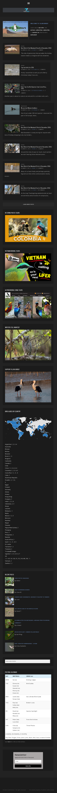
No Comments (41, 190)
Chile (6, 466)
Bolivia (7, 451)
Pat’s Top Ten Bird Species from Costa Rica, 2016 (33, 88)
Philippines (8, 535)
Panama (7, 525)
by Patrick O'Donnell (37, 90)
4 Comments (40, 168)
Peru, (7, 532)
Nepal (7, 523)
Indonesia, (8, 504)
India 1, (7, 501)
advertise (39, 30)
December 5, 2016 (25, 168)
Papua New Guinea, (11, 527)
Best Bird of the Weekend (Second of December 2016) (36, 147)
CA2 (14, 558)
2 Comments (43, 69)
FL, (17, 558)
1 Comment (40, 50)
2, (10, 456)
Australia (8, 447)
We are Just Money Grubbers (29, 108)
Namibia (7, 520)
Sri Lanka (8, 544)
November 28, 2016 (25, 190)
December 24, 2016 (25, 90)
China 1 (7, 468)
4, (14, 468)
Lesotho (7, 508)
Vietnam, (8, 561)
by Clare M (35, 69)
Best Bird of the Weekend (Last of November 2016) (35, 188)
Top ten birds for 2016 (27, 67)
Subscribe (28, 766)
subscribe (46, 30)
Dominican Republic (11, 477)
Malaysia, (8, 511)
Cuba (6, 475)
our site (41, 27)
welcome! (34, 35)
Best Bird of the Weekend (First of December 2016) (35, 166)
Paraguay (8, 530)
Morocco (7, 518)
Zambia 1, (8, 563)
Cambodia (8, 461)
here (9, 742)
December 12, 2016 (25, 149)
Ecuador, (8, 480)
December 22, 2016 (25, 110)
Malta (7, 513)
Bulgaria (7, 458)
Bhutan (7, 449)
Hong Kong (8, 497)
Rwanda (7, 537)
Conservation (24, 106)
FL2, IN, (20, 558)
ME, (24, 558)
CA (11, 558)
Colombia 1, (9, 470)
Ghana (7, 492)
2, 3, (14, 444)
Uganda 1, (8, 554)
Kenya (7, 506)
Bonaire (7, 454)
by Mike (34, 50)
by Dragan (34, 110)
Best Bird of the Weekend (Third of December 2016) (36, 127)
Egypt (7, 485)
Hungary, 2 (8, 499)
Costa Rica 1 (9, 473)
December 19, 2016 (25, 129)
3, (12, 468)
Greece (7, 494)
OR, (27, 558)
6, (18, 554)
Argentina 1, (9, 444)
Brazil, (7, 456)
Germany (8, 489)
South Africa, (9, 539)
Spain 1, (7, 542)
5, (15, 468)
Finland (7, 487)
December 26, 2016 (25, 50)
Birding (22, 46)
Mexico (7, 516)
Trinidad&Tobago (10, 551)
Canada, (7, 463)
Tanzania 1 (8, 546)
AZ (9, 558)
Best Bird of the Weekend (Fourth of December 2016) (36, 48)
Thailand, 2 (8, 549)
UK (6, 556)
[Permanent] (12, 53)
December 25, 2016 (25, 69)
